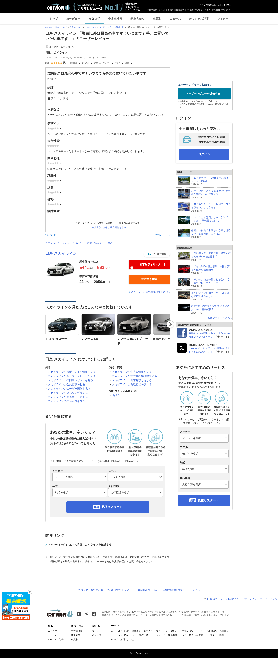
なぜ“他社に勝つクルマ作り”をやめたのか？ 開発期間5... (210, 309)
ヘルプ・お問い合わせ (122, 639)
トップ (54, 18)
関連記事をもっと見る (220, 317)
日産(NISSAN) (76, 27)
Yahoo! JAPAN (225, 5)
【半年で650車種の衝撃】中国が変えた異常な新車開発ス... (210, 270)
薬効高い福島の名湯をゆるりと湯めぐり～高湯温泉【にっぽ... (211, 234)
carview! (48, 27)
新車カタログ (61, 27)
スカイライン (90, 27)
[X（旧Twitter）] (86, 614)
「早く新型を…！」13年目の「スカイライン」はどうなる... (211, 207)
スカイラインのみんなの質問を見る (69, 392)
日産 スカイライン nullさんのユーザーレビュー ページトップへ (242, 598)
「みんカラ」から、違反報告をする (108, 227)
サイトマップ (158, 635)
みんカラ (96, 635)
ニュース (175, 18)
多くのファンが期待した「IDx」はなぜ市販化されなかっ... (210, 296)
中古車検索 (115, 18)
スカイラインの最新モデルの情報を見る (72, 371)
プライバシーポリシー (167, 631)
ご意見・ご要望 (216, 635)
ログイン (200, 5)
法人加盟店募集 (197, 635)
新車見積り (137, 18)
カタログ (94, 18)
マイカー (222, 18)
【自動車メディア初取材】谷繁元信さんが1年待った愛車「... (211, 256)
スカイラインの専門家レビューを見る (70, 380)
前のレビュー (54, 235)
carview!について (120, 631)
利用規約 (212, 631)
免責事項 (224, 631)
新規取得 (211, 5)
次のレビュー (161, 235)
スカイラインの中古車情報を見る (132, 371)
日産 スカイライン (61, 253)
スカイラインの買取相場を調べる (132, 384)
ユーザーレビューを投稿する (203, 93)
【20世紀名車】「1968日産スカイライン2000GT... (210, 181)
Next (170, 324)
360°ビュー (73, 18)
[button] (157, 254)
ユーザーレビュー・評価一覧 (111, 27)
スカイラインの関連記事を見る (66, 401)
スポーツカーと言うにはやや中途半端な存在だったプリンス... (211, 194)
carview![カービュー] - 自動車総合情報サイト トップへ (169, 589)
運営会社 (136, 631)
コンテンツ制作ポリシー (123, 635)
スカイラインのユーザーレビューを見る (72, 375)
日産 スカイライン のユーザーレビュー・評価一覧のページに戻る (78, 243)
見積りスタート (112, 506)
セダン (117, 395)
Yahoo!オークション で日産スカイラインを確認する (80, 544)
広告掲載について (177, 635)
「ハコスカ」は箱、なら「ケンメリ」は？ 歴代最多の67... (209, 221)
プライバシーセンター (193, 631)
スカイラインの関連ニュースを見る (69, 396)
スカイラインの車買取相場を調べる (150, 291)
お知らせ (148, 631)
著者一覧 (143, 635)
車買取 (157, 18)
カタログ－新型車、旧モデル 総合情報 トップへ (104, 589)
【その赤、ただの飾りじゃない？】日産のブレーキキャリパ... (211, 283)
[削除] (30, 592)
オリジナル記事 (199, 18)
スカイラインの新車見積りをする (132, 380)
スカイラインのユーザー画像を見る (69, 388)
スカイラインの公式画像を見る (66, 384)
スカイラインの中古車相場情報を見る (134, 375)
